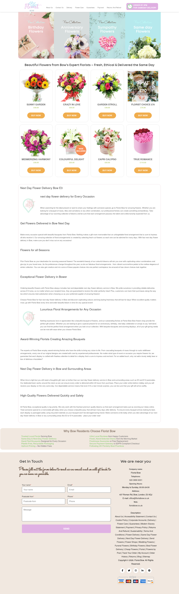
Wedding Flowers (146, 542)
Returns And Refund (114, 7)
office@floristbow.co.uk (139, 498)
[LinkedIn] (142, 570)
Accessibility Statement (134, 516)
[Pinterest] (149, 570)
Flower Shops (131, 542)
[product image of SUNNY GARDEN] (36, 86)
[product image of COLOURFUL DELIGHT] (72, 141)
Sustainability (136, 531)
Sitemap (146, 556)
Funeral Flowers (122, 545)
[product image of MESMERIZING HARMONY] (36, 141)
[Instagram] (135, 570)
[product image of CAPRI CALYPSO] (107, 141)
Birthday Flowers (137, 545)
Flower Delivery (133, 534)
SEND (66, 528)
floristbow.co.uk (135, 505)
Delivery (69, 7)
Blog (139, 556)
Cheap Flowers (131, 549)
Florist (142, 549)
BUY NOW (36, 115)
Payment (101, 7)
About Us (49, 7)
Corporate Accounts (137, 520)
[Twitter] (129, 570)
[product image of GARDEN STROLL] (107, 86)
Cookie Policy (122, 520)
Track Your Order (129, 552)
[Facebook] (122, 570)
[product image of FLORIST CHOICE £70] (143, 86)
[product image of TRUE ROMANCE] (143, 141)
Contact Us (60, 7)
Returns (132, 556)
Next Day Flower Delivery (137, 538)
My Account (143, 552)
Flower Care (79, 7)
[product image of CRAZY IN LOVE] (72, 86)
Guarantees (90, 7)
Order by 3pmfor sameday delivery (144, 6)
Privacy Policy (141, 527)
